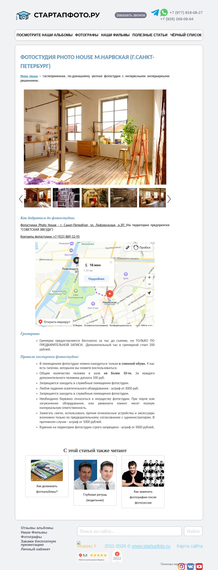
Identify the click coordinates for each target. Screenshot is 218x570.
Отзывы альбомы (37, 528)
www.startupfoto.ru (151, 546)
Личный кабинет (35, 549)
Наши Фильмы (34, 532)
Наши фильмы (115, 35)
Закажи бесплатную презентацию (38, 543)
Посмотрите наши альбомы (45, 35)
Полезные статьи (150, 35)
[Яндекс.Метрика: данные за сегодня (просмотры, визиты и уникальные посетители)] (94, 544)
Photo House (29, 76)
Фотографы (86, 35)
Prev (21, 199)
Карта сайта (190, 546)
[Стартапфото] (57, 15)
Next (169, 199)
